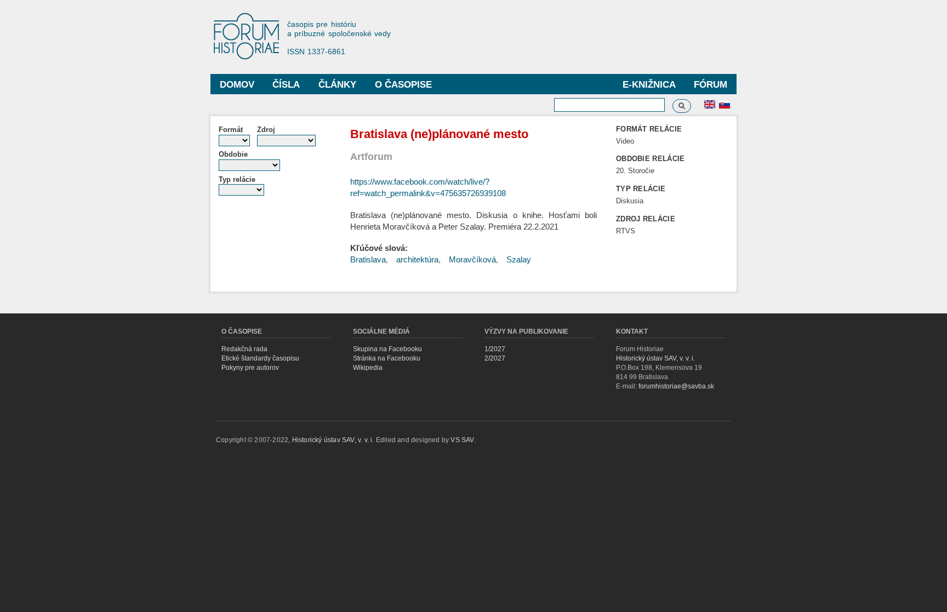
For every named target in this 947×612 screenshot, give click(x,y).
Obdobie (233, 154)
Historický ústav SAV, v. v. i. (655, 358)
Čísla (286, 84)
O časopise (403, 84)
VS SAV (462, 440)
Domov (237, 84)
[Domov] (251, 37)
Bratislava (368, 259)
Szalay (518, 259)
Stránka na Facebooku (386, 358)
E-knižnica (649, 84)
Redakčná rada (244, 349)
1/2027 (494, 349)
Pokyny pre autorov (250, 367)
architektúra (417, 259)
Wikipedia (368, 367)
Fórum (710, 84)
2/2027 (494, 358)
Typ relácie (237, 179)
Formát (231, 129)
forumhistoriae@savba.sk (676, 386)
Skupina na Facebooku (387, 349)
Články (337, 84)
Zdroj (266, 129)
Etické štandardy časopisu (260, 358)
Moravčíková (472, 259)
